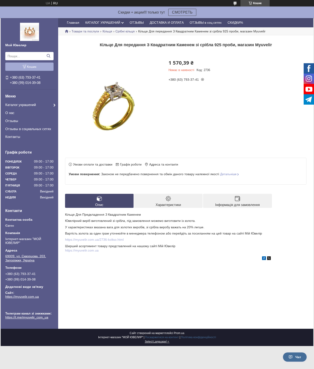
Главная (73, 22)
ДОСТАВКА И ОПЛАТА (167, 22)
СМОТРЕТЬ (182, 12)
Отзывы (11, 121)
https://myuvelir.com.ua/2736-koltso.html (94, 239)
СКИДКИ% (235, 22)
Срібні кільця (125, 31)
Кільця (107, 31)
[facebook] (264, 259)
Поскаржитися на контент (162, 337)
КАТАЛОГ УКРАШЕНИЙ (102, 22)
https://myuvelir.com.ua (22, 296)
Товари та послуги (85, 31)
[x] (269, 259)
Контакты (12, 137)
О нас (9, 113)
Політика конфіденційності (198, 337)
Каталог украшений (20, 105)
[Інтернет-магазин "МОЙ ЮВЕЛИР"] (29, 31)
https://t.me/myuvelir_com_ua (26, 307)
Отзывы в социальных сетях (28, 129)
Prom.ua (179, 333)
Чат (298, 357)
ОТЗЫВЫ (137, 22)
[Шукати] (48, 56)
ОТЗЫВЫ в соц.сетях (206, 22)
